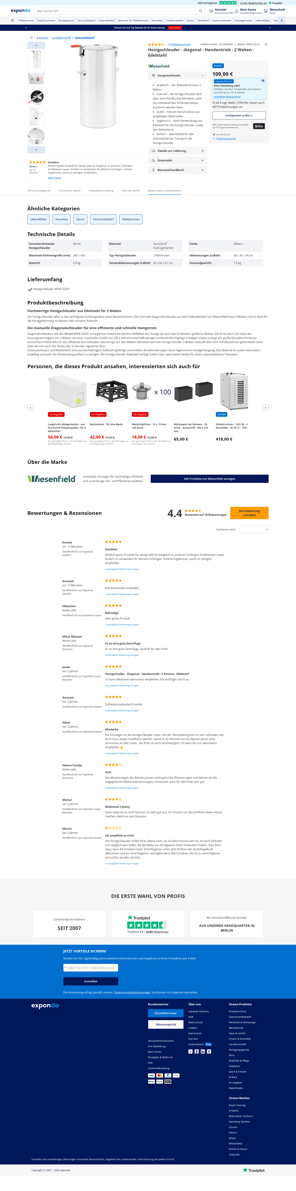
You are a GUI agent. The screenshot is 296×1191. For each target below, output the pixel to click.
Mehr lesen (54, 177)
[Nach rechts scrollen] (270, 27)
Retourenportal (166, 1024)
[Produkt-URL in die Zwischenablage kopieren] (266, 44)
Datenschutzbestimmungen (132, 992)
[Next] (36, 149)
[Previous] (36, 45)
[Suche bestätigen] (201, 11)
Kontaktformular (166, 1013)
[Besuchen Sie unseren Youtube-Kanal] (190, 1052)
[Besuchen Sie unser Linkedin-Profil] (203, 1052)
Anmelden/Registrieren (227, 96)
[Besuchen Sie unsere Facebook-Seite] (197, 1052)
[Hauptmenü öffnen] (12, 20)
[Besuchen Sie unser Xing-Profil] (209, 1052)
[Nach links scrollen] (26, 27)
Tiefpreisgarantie (226, 138)
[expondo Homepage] (31, 38)
